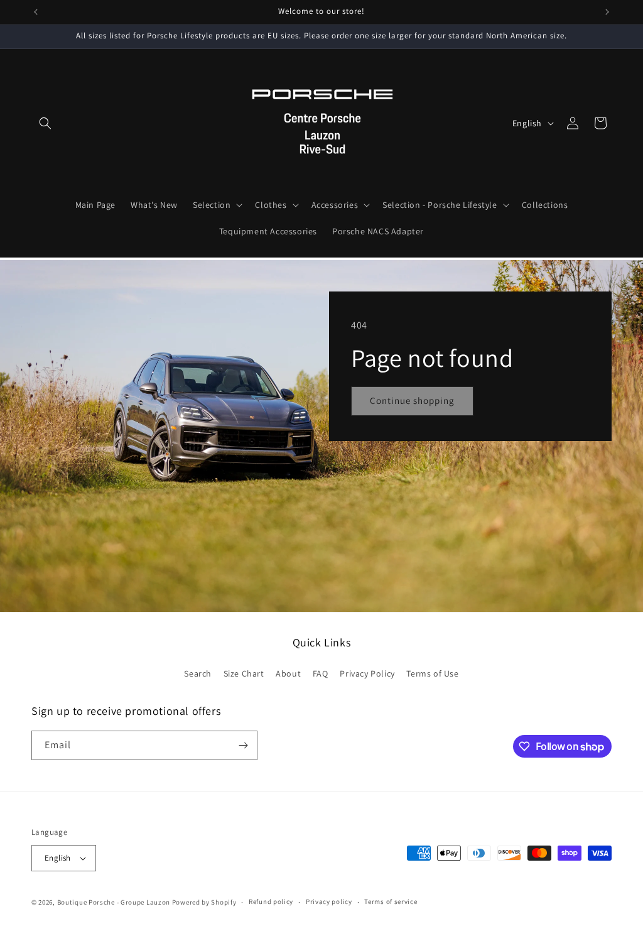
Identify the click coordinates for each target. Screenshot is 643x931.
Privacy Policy (367, 673)
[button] (45, 123)
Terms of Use (432, 673)
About (288, 673)
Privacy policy (329, 901)
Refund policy (271, 901)
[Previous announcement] (36, 12)
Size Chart (244, 673)
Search (198, 673)
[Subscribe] (243, 745)
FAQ (320, 673)
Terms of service (390, 901)
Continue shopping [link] (412, 400)
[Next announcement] (607, 12)
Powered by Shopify (204, 902)
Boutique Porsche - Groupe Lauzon (113, 902)
